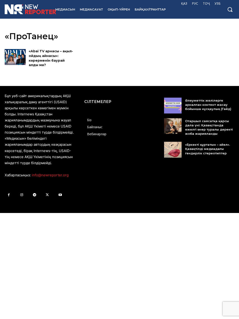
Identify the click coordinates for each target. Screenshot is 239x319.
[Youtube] (60, 195)
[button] (229, 9)
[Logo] (25, 9)
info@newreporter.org (50, 175)
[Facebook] (9, 195)
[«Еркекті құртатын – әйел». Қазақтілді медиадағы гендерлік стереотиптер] (173, 150)
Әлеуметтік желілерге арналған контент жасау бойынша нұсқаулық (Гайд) (208, 105)
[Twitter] (47, 195)
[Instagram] (22, 195)
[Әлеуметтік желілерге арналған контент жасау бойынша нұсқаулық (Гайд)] (173, 105)
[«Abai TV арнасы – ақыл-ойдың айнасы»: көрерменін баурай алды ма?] (15, 58)
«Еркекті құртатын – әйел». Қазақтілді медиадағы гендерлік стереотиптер (207, 149)
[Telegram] (34, 195)
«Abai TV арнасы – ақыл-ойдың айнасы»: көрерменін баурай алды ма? (51, 58)
